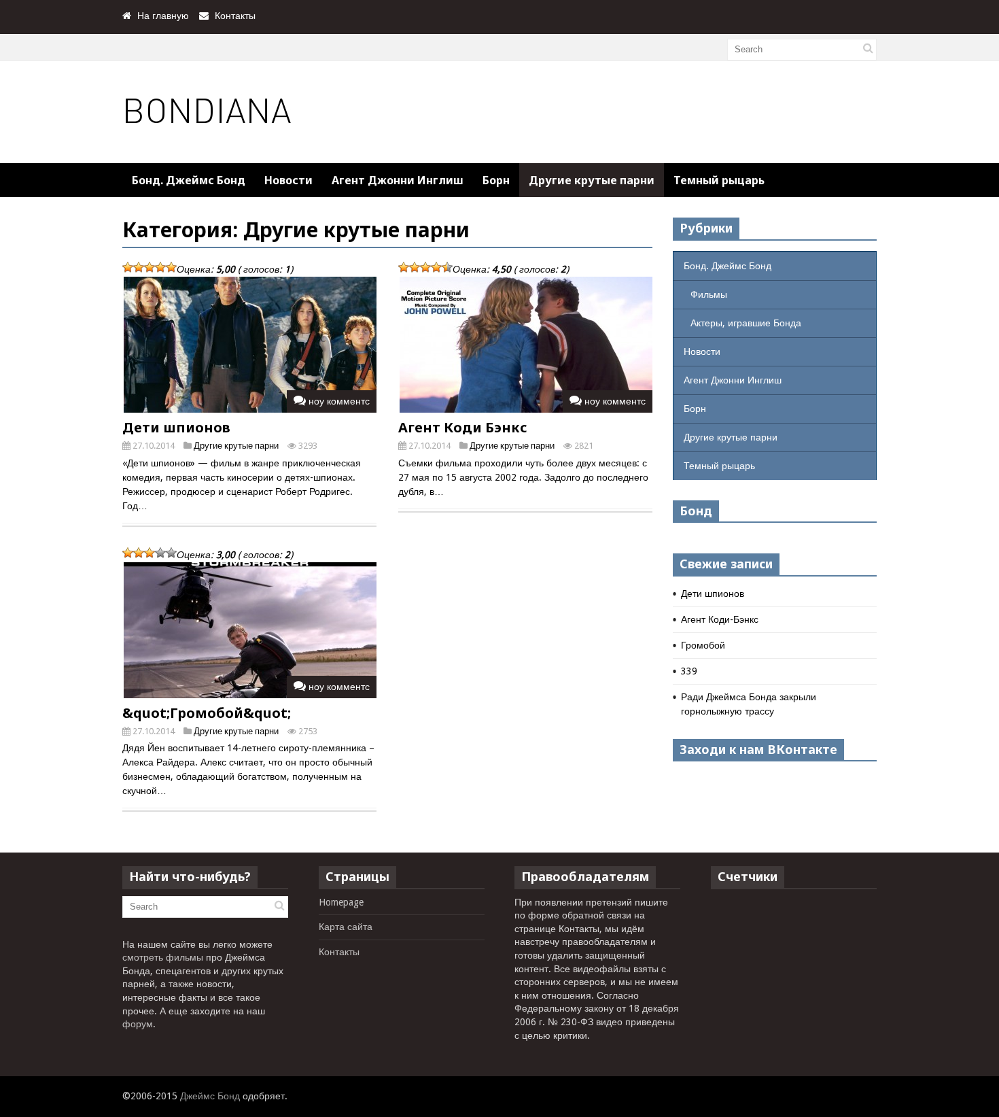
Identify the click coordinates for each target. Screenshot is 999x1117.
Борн (496, 180)
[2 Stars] (138, 267)
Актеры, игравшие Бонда (745, 322)
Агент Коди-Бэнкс (719, 619)
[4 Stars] (160, 267)
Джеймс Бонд (210, 1095)
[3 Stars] (149, 267)
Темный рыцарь (719, 180)
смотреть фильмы (162, 957)
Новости (288, 180)
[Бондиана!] (208, 133)
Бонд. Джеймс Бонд (188, 180)
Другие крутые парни (591, 180)
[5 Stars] (171, 267)
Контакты (235, 15)
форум (137, 1023)
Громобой (703, 645)
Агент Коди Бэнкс (462, 427)
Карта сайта (345, 926)
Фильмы (708, 294)
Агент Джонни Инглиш (397, 180)
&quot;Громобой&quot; (206, 713)
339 (689, 671)
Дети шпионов (176, 427)
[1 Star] (127, 267)
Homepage (341, 902)
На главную (163, 15)
